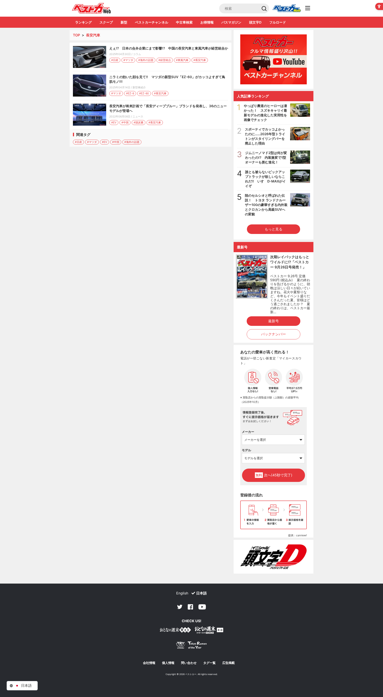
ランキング (83, 22)
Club (286, 8)
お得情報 (207, 22)
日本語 (201, 593)
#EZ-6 (130, 93)
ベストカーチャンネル (151, 22)
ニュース (138, 116)
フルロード (277, 22)
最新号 (273, 321)
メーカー (248, 432)
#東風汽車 (182, 60)
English (182, 593)
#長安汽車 (199, 60)
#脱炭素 (138, 122)
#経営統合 (164, 60)
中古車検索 (184, 22)
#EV (113, 122)
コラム (137, 54)
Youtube (202, 607)
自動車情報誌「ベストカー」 (91, 8)
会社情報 (149, 662)
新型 (124, 22)
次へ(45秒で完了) (274, 475)
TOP (76, 35)
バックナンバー (273, 334)
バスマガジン (231, 22)
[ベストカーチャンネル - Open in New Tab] (273, 59)
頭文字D (255, 22)
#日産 (114, 60)
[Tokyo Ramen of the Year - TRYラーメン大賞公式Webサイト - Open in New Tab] (191, 646)
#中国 (125, 122)
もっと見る (273, 229)
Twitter (179, 607)
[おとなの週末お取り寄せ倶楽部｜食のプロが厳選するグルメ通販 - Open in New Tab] (175, 630)
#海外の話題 (145, 60)
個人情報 (168, 662)
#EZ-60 (144, 93)
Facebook (190, 607)
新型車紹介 (139, 87)
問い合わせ (189, 662)
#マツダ (128, 60)
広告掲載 (228, 662)
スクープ (106, 22)
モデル (246, 450)
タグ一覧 (209, 662)
